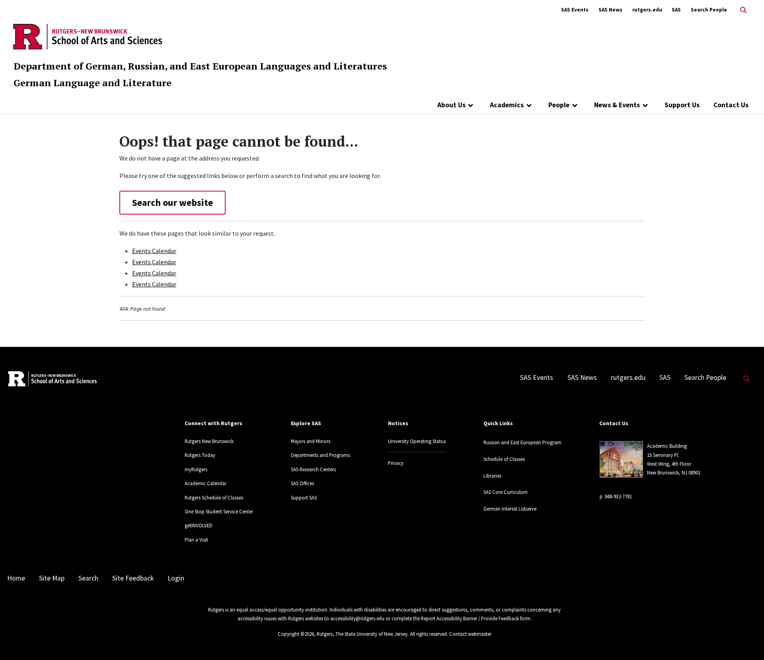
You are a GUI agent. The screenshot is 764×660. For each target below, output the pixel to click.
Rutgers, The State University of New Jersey (362, 634)
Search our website (172, 202)
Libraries (492, 475)
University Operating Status (417, 441)
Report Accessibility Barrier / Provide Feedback (470, 618)
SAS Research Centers (313, 469)
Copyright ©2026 (296, 634)
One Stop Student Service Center (219, 511)
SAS (676, 9)
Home (16, 578)
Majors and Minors (310, 441)
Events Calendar (154, 251)
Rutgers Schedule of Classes (214, 497)
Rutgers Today (200, 455)
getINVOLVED (198, 525)
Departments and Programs (320, 455)
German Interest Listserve (509, 508)
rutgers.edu (647, 9)
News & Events (617, 105)
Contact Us (730, 105)
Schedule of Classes (504, 459)
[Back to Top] (747, 640)
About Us (451, 105)
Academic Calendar (205, 483)
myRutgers (196, 469)
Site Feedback (133, 578)
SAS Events (575, 9)
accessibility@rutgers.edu (357, 618)
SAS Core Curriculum (505, 492)
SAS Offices (302, 483)
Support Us (682, 105)
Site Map (51, 578)
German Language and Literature (93, 82)
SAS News (610, 9)
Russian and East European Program (522, 442)
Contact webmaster (470, 634)
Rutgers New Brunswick (209, 441)
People (558, 105)
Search (88, 578)
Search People (709, 9)
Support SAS (304, 497)
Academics (507, 105)
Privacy (395, 463)
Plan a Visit (196, 539)
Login (176, 578)
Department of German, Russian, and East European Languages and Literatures (200, 66)
